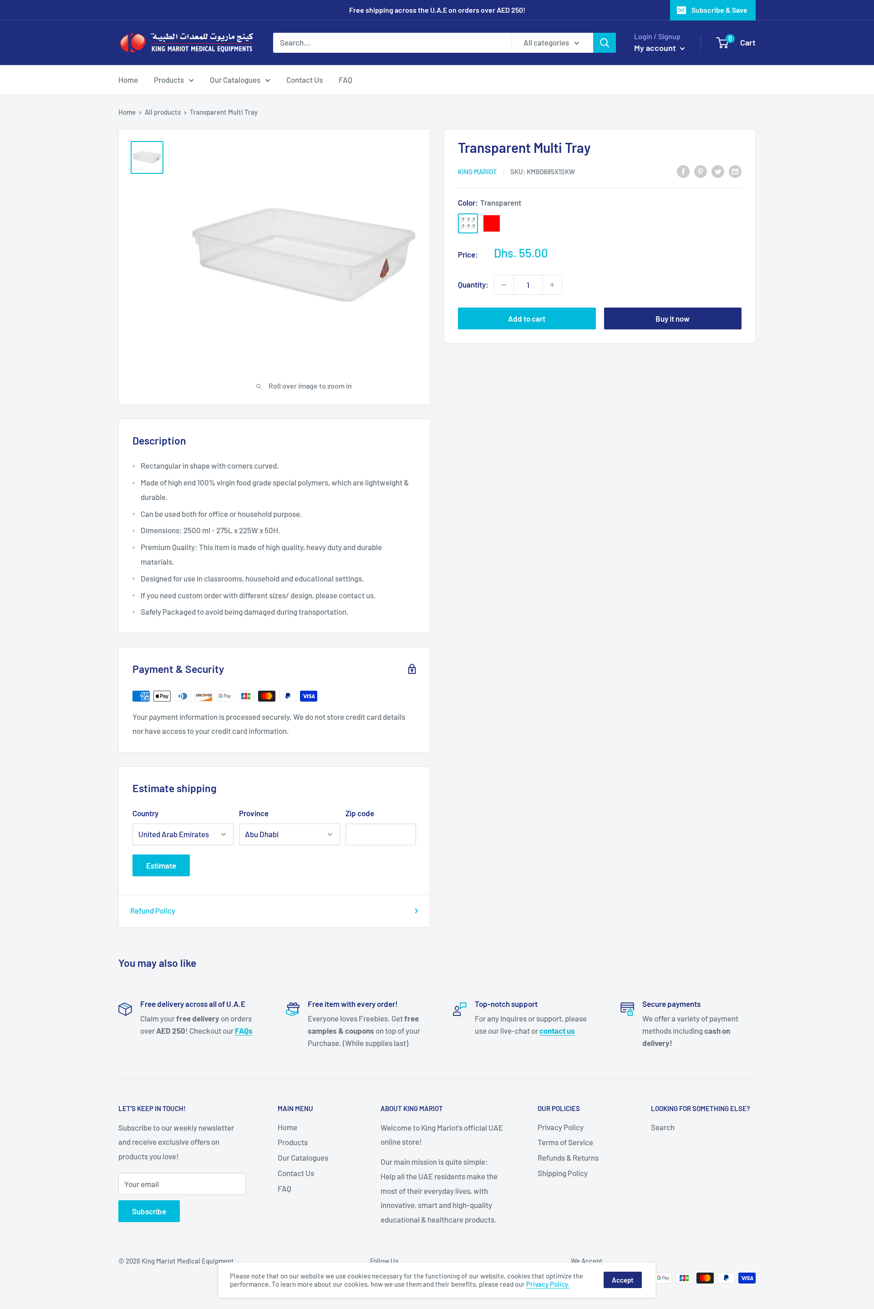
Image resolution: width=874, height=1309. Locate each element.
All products (163, 112)
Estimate (161, 865)
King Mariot (477, 171)
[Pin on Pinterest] (700, 170)
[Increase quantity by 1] (552, 284)
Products (169, 79)
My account (656, 48)
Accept (623, 1280)
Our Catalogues (235, 79)
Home (128, 79)
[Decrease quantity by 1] (503, 284)
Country (145, 813)
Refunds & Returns (568, 1157)
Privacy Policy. (547, 1284)
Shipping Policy (563, 1173)
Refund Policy (152, 910)
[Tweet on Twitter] (717, 170)
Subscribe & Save (719, 9)
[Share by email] (735, 170)
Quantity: (473, 284)
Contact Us (304, 79)
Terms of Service (565, 1142)
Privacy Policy (561, 1127)
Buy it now (673, 318)
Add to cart (526, 318)
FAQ (345, 79)
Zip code (360, 813)
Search (663, 1127)
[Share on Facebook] (683, 170)
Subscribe (149, 1211)
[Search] (604, 43)
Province (254, 813)
